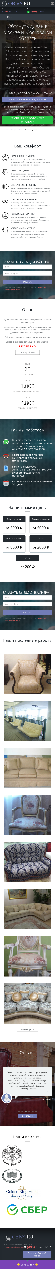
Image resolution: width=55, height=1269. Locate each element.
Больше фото (27, 1029)
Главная (5, 130)
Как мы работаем (27, 352)
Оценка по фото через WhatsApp (29, 120)
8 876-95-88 (38, 11)
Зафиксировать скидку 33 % (27, 99)
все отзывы (27, 1116)
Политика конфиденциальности (17, 1247)
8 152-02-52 (10, 11)
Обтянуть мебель (16, 130)
